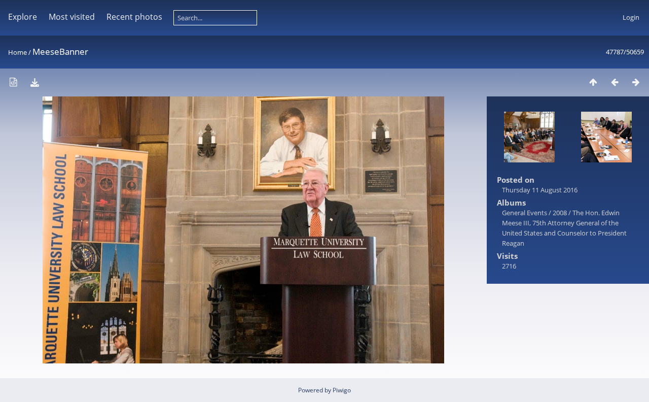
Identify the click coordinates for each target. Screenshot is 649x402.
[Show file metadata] (13, 82)
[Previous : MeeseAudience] (614, 82)
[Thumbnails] (593, 82)
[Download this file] (34, 82)
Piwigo (342, 390)
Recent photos (134, 16)
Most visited (72, 16)
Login (631, 17)
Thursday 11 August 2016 (540, 189)
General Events (524, 212)
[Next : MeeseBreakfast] (635, 82)
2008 (560, 212)
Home (17, 52)
